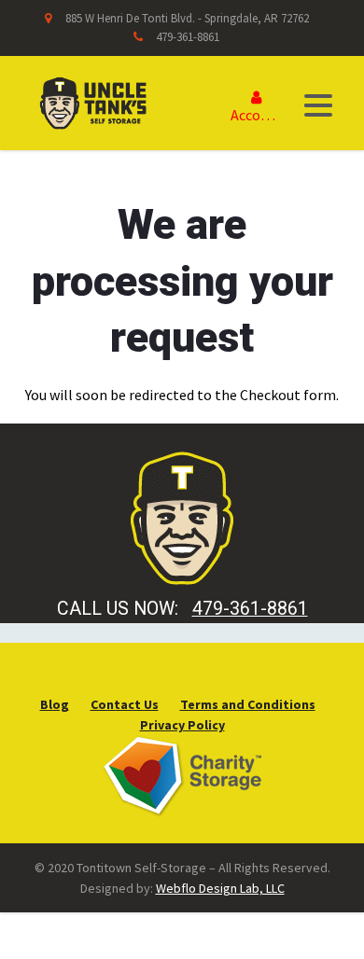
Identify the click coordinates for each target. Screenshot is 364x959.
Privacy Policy (182, 724)
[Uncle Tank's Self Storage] (93, 100)
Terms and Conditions (247, 704)
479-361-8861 (187, 37)
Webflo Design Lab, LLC (220, 888)
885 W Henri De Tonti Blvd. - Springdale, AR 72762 (187, 18)
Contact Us (125, 704)
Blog (54, 704)
